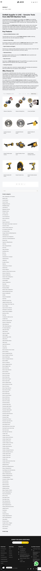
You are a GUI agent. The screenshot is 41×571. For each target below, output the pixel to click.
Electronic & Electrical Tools (7, 320)
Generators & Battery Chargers (7, 479)
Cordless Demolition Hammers (7, 451)
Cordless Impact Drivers (6, 440)
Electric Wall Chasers (6, 393)
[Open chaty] (3, 567)
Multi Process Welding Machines (8, 466)
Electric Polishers (5, 351)
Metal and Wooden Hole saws (7, 291)
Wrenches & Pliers (5, 313)
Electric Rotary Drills (6, 377)
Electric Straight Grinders (6, 382)
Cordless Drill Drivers (6, 462)
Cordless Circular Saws (6, 455)
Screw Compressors (6, 216)
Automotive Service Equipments (7, 236)
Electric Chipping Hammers (7, 364)
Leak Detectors (5, 207)
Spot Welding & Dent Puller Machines (8, 470)
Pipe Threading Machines (6, 504)
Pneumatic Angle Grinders (6, 406)
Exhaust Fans (4, 240)
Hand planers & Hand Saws (7, 309)
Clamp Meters (4, 519)
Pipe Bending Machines (6, 502)
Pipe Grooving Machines (6, 493)
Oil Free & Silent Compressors (7, 227)
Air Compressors (5, 214)
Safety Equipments (5, 324)
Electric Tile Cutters (5, 386)
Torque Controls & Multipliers (7, 311)
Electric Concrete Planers (6, 395)
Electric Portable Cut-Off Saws (7, 355)
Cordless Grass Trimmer (6, 444)
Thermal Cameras (5, 513)
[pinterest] (36, 2)
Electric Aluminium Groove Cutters (8, 349)
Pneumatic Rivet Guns (6, 411)
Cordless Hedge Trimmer (6, 439)
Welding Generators (5, 488)
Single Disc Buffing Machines (7, 242)
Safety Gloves (4, 338)
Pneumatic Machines (6, 402)
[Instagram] (35, 2)
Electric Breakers (5, 371)
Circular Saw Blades (5, 278)
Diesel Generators (5, 482)
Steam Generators (5, 249)
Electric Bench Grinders (6, 389)
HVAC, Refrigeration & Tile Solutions (8, 196)
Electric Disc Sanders (6, 400)
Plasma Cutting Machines (6, 468)
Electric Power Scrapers (6, 378)
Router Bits (4, 284)
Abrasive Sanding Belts (6, 293)
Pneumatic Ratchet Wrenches (7, 413)
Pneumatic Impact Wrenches (7, 420)
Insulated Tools (5, 318)
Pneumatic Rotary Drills (6, 404)
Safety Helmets (5, 331)
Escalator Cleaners (5, 262)
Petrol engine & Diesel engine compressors (9, 223)
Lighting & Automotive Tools (7, 302)
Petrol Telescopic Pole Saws (7, 431)
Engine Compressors (6, 222)
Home (3, 9)
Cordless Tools (5, 433)
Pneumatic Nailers (5, 417)
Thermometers (5, 528)
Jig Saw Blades (5, 280)
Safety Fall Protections (6, 344)
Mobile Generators (5, 484)
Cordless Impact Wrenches (7, 446)
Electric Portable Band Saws (7, 353)
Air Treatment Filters (5, 231)
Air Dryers (4, 220)
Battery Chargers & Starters (7, 490)
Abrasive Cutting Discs (6, 273)
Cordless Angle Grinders (6, 453)
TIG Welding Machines (6, 477)
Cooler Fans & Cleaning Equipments (8, 238)
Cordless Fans (5, 459)
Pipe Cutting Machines (6, 501)
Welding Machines (5, 464)
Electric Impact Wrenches (6, 369)
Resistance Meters (5, 521)
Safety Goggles (5, 335)
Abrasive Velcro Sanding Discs (7, 276)
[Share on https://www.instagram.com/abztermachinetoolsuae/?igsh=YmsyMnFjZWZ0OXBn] (33, 569)
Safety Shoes (4, 342)
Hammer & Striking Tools (6, 322)
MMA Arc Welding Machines (7, 473)
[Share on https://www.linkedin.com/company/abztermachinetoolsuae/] (31, 569)
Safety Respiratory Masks (6, 340)
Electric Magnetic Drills (6, 366)
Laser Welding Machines (6, 471)
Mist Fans (4, 253)
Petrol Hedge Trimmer (6, 424)
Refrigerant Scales (5, 211)
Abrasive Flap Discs (5, 285)
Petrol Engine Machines (6, 422)
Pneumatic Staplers (5, 415)
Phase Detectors (5, 526)
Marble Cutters (5, 198)
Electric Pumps (5, 495)
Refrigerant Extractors (6, 203)
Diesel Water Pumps (5, 497)
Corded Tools (4, 347)
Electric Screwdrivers (6, 362)
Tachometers (4, 510)
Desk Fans (4, 247)
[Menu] (1, 2)
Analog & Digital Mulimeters (7, 515)
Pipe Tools (4, 315)
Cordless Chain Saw (5, 435)
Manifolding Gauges (5, 205)
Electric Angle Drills (5, 391)
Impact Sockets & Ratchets (7, 307)
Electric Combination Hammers (7, 358)
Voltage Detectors (5, 508)
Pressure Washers (5, 269)
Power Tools (4, 346)
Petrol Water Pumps (5, 499)
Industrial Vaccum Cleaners (7, 265)
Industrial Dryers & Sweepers (7, 256)
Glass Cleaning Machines (6, 245)
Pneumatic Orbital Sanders (7, 409)
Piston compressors (5, 218)
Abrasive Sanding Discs (6, 282)
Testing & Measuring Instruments (8, 506)
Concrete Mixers (5, 200)
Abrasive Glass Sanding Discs (7, 289)
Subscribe (25, 542)
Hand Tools (4, 298)
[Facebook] (31, 2)
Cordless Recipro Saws (6, 457)
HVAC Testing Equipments (7, 517)
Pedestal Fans (4, 267)
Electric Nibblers (5, 360)
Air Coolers (4, 254)
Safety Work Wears (5, 329)
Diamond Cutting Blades (6, 296)
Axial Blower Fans (5, 251)
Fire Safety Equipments (6, 327)
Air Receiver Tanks (5, 225)
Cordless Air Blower (5, 448)
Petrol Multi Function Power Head (8, 428)
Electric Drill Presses (6, 397)
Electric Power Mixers (6, 373)
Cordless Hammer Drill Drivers (7, 437)
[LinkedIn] (33, 2)
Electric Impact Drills (6, 380)
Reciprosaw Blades (5, 287)
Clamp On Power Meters (6, 524)
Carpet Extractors (5, 258)
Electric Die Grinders (6, 375)
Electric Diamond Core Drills (7, 384)
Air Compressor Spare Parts (7, 229)
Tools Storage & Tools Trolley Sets (8, 304)
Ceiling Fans (4, 260)
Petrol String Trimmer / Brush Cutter (8, 426)
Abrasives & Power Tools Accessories (9, 271)
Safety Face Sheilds (5, 333)
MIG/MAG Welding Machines (7, 475)
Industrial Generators (6, 486)
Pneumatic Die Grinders (6, 408)
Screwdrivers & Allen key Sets (7, 316)
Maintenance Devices (6, 209)
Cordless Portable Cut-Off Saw (7, 442)
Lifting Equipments (5, 234)
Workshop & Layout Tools (6, 300)
